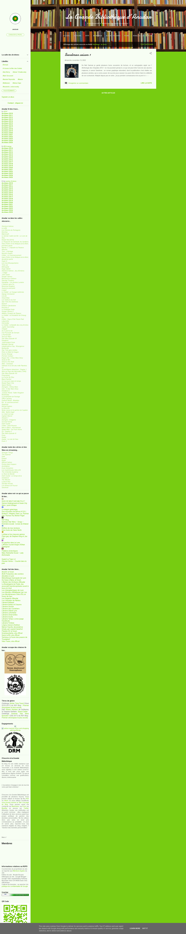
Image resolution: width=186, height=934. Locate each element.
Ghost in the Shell (8, 362)
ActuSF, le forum (8, 572)
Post (24, 806)
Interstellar (5, 323)
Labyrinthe (5, 321)
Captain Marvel (7, 416)
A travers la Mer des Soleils (12, 68)
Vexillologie (138, 36)
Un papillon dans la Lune (11, 543)
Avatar (4, 437)
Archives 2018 (7, 129)
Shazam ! (5, 418)
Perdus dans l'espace (9, 464)
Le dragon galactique (9, 509)
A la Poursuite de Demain (10, 333)
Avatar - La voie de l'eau (10, 439)
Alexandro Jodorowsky (11, 87)
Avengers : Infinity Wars (10, 387)
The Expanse (6, 455)
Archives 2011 (7, 115)
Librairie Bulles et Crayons (12, 605)
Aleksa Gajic (17, 83)
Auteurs (77, 36)
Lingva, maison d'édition (11, 625)
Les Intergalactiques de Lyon (13, 590)
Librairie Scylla (7, 617)
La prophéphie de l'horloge (11, 397)
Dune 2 (4, 441)
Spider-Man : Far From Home (12, 429)
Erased (4, 458)
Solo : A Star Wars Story (10, 389)
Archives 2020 (7, 133)
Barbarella (5, 348)
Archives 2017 (7, 127)
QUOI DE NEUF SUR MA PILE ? (13, 501)
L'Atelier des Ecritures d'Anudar (13, 582)
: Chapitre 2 (7, 431)
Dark (3, 456)
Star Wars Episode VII (9, 339)
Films (126, 36)
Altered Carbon (7, 462)
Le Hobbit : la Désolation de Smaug (14, 315)
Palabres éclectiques (10, 551)
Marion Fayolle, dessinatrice (12, 627)
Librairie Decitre (8, 607)
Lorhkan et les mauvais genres (13, 534)
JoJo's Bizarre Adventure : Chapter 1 (14, 369)
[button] (150, 53)
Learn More (135, 928)
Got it (145, 928)
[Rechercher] (155, 6)
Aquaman (5, 404)
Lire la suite (146, 83)
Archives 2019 (7, 131)
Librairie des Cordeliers (10, 609)
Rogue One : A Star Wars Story (12, 358)
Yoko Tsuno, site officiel (10, 641)
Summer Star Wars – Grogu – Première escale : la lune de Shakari (15, 523)
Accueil (66, 36)
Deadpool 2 (6, 391)
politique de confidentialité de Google (15, 886)
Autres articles (108, 93)
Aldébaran (6, 83)
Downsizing (6, 375)
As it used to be (7, 331)
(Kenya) (5, 65)
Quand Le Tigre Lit (9, 559)
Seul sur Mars (6, 337)
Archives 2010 (7, 113)
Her (3, 317)
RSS (27, 799)
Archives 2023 (7, 139)
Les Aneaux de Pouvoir (10, 486)
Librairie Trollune (8, 623)
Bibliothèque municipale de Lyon (14, 578)
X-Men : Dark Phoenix (9, 426)
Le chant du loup (7, 414)
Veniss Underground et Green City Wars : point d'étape (14, 504)
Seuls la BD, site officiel (10, 635)
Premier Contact (7, 356)
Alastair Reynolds (9, 79)
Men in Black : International (11, 428)
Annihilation (6, 466)
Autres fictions (113, 36)
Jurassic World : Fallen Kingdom (13, 393)
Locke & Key (6, 482)
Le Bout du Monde (8, 474)
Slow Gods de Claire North (12, 530)
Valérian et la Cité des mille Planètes (14, 366)
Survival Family (7, 422)
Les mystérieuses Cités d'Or (11, 470)
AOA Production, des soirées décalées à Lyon (13, 575)
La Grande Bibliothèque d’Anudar (108, 16)
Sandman (5, 487)
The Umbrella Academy (10, 472)
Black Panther (6, 379)
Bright (4, 460)
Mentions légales (19, 871)
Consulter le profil (15, 34)
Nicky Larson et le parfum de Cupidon (15, 410)
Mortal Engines (7, 406)
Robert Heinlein (12, 709)
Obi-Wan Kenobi (7, 484)
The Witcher (6, 480)
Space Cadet (22, 712)
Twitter (26, 808)
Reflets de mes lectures (11, 528)
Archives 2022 (7, 137)
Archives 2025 (7, 142)
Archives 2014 (7, 121)
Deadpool (5, 340)
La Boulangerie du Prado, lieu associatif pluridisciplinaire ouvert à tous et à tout (15, 586)
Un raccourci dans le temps (11, 381)
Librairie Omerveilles (9, 615)
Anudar (15, 29)
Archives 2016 (7, 125)
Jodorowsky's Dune (8, 342)
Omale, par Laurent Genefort (12, 629)
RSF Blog (5, 520)
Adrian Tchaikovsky (19, 72)
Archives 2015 (7, 123)
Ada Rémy (6, 72)
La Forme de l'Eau (8, 377)
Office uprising (7, 399)
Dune (3, 435)
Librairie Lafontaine (9, 613)
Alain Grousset (8, 76)
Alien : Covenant (7, 364)
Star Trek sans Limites (9, 350)
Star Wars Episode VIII (9, 373)
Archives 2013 (7, 119)
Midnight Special (7, 344)
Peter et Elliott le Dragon (10, 352)
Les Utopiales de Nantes (11, 600)
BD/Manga (97, 36)
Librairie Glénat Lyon (9, 611)
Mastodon (15, 806)
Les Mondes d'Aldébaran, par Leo (14, 592)
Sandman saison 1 (78, 54)
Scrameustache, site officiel (12, 633)
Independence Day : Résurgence (13, 346)
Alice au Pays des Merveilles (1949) (14, 371)
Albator (20, 79)
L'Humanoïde (6, 335)
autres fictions (11, 181)
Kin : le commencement (10, 402)
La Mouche (6, 408)
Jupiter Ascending (8, 327)
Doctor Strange (7, 354)
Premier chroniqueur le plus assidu (15, 706)
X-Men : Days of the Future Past (13, 319)
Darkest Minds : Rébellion (10, 400)
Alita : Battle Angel (8, 412)
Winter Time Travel (17, 703)
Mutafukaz (5, 395)
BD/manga (7, 146)
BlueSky (4, 808)
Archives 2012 (7, 117)
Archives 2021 (7, 135)
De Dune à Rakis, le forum (11, 580)
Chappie (4, 329)
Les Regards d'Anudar (10, 598)
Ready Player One (8, 383)
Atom (6, 801)
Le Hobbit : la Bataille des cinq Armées (15, 325)
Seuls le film (6, 360)
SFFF (87, 36)
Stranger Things (7, 453)
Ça (3, 368)
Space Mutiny (6, 385)
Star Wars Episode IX (9, 433)
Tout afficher (146, 44)
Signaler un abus (8, 97)
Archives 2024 (7, 141)
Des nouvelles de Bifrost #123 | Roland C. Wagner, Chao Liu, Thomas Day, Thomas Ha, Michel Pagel (15, 514)
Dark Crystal (6, 424)
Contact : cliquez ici (15, 103)
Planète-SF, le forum (9, 631)
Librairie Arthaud (8, 602)
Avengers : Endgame (9, 420)
